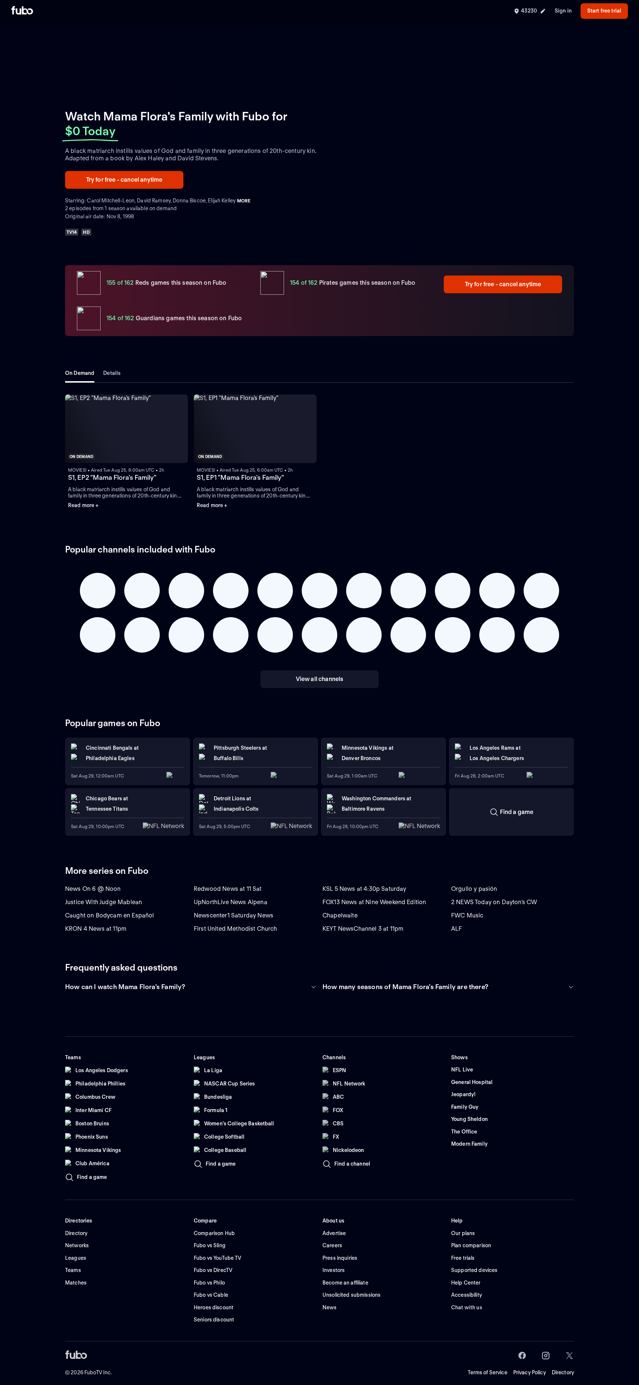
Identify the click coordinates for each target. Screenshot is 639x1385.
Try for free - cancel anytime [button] (124, 179)
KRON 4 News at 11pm (95, 928)
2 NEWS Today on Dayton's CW (494, 902)
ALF (456, 928)
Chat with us (466, 1307)
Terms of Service (487, 1372)
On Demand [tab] (79, 373)
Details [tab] (112, 373)
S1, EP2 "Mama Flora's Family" (112, 477)
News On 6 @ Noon (93, 888)
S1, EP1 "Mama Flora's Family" (240, 477)
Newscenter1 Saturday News (233, 915)
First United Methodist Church (235, 928)
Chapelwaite (340, 915)
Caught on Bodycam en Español (109, 915)
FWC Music (467, 915)
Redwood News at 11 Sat (228, 888)
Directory (563, 1372)
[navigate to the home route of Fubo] (22, 11)
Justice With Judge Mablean (103, 902)
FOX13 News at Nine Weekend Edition (374, 902)
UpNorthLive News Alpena (230, 902)
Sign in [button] (563, 11)
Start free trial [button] (604, 11)
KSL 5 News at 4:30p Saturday (364, 888)
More (243, 201)
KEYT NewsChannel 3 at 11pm (362, 928)
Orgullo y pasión (474, 888)
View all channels (320, 679)
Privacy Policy (529, 1372)
